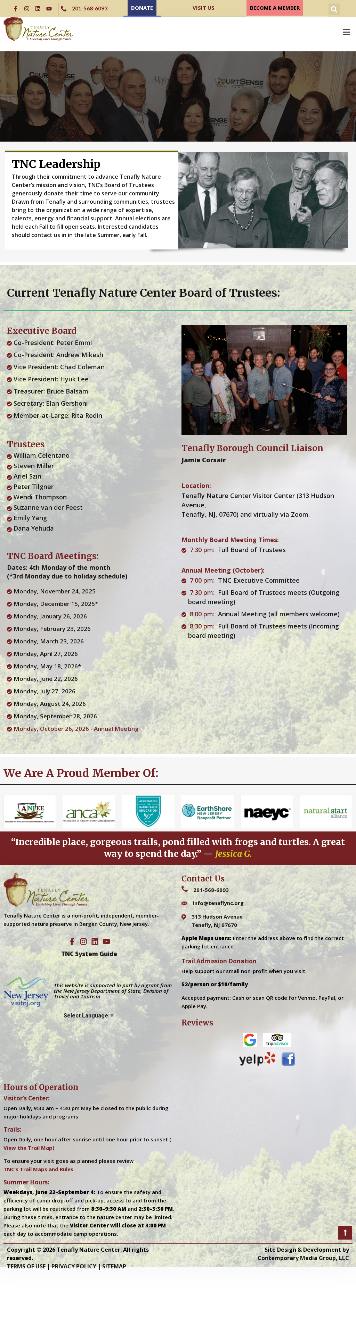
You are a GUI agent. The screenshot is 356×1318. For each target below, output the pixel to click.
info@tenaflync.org (218, 902)
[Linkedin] (37, 8)
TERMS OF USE (26, 1266)
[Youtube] (49, 8)
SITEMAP (114, 1266)
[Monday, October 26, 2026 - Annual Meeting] (91, 729)
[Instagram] (26, 8)
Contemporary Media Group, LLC (303, 1258)
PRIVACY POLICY (73, 1266)
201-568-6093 (211, 889)
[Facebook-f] (15, 8)
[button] (334, 9)
